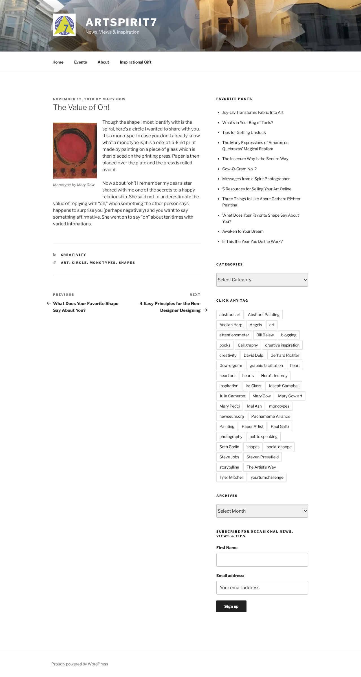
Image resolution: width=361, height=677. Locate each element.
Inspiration (228, 385)
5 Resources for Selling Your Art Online (256, 188)
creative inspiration (282, 345)
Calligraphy (248, 345)
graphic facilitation (266, 365)
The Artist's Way (261, 467)
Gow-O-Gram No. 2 (239, 168)
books (224, 345)
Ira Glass (253, 385)
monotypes (103, 263)
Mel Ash (254, 406)
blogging (288, 334)
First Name (226, 547)
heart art (227, 375)
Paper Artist (252, 426)
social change (279, 446)
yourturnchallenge (267, 477)
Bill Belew (265, 334)
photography (230, 436)
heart (295, 365)
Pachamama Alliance (270, 416)
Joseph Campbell (283, 385)
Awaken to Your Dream (243, 231)
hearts (248, 375)
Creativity (74, 255)
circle (79, 263)
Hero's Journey (274, 375)
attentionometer (234, 334)
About (103, 62)
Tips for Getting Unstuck (244, 132)
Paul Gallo (280, 426)
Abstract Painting (263, 314)
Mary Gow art (290, 395)
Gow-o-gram (230, 365)
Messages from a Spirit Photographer (256, 178)
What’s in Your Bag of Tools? (247, 122)
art (65, 263)
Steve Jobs (229, 456)
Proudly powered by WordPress (79, 663)
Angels (256, 324)
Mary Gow (114, 99)
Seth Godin (229, 446)
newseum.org (231, 416)
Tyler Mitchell (231, 477)
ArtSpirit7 (121, 22)
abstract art (230, 314)
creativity (227, 355)
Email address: (230, 575)
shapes (127, 263)
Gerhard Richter (284, 355)
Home (57, 62)
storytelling (229, 467)
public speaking (264, 436)
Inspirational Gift (135, 62)
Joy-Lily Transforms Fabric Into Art (252, 112)
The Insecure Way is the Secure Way (255, 158)
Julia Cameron (232, 395)
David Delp (253, 355)
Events (80, 62)
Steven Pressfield (262, 456)
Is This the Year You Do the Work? (252, 241)
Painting (226, 426)
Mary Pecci (229, 406)
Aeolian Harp (230, 324)
